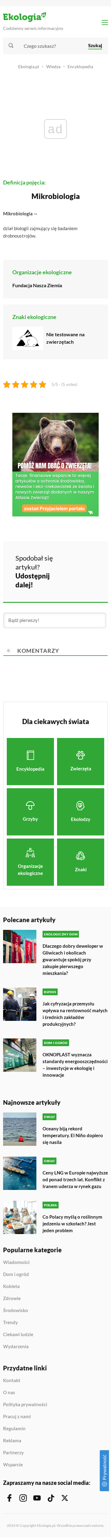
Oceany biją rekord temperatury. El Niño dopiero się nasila (73, 1135)
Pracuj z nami (17, 1416)
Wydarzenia (16, 1346)
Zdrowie (12, 1298)
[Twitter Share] (85, 562)
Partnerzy (13, 1452)
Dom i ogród (16, 1274)
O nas (9, 1392)
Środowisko (15, 1310)
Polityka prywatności (25, 1404)
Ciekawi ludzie (18, 1334)
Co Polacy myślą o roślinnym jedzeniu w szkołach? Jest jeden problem (72, 1223)
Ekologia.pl (28, 66)
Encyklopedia (80, 66)
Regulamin (14, 1428)
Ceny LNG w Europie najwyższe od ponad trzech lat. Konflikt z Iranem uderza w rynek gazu (75, 1179)
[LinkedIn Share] (68, 579)
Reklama (12, 1440)
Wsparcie (13, 1464)
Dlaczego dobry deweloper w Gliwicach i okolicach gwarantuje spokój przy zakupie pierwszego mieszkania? (73, 959)
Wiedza (53, 66)
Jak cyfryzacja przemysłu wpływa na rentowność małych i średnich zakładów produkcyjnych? (75, 1014)
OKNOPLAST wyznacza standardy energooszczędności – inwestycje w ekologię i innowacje (75, 1065)
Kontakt (11, 1380)
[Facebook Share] (68, 562)
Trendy (10, 1322)
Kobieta (11, 1286)
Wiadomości (16, 1262)
